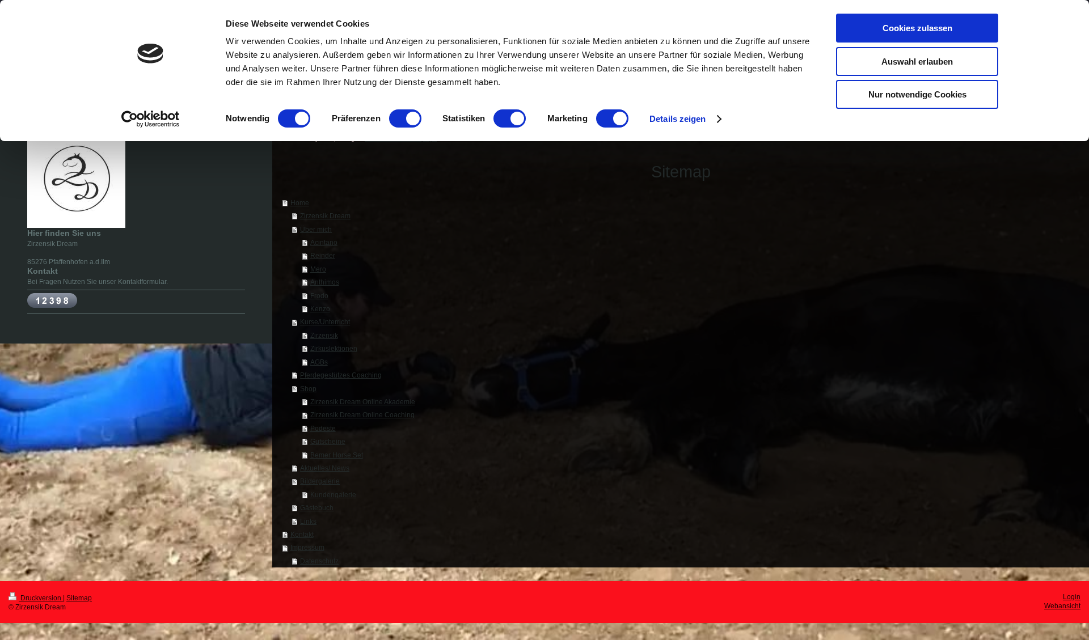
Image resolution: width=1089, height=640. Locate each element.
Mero (318, 269)
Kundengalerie (333, 494)
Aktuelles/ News (324, 468)
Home (299, 202)
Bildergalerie (320, 481)
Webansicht (1062, 605)
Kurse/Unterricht (325, 321)
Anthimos (324, 282)
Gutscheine (327, 441)
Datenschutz (319, 561)
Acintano (323, 242)
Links (308, 521)
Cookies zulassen (917, 28)
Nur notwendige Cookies (917, 94)
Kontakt (302, 534)
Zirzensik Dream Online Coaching (362, 414)
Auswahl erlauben (917, 61)
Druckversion (41, 597)
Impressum (307, 547)
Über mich (316, 229)
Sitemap (79, 597)
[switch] (405, 118)
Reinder (322, 255)
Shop (308, 388)
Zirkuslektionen (333, 348)
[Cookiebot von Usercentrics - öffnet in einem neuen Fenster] (150, 119)
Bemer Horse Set (336, 455)
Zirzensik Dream (325, 215)
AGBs (319, 362)
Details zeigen (677, 119)
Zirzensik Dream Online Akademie (362, 401)
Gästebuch (317, 507)
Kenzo (320, 308)
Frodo (319, 295)
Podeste (323, 428)
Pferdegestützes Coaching (341, 375)
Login (1071, 596)
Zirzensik (324, 335)
